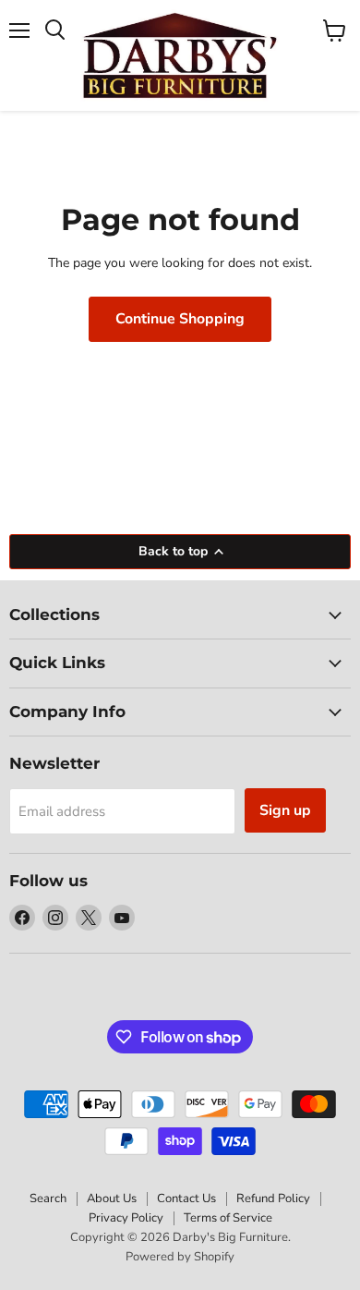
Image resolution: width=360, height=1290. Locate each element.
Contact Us (186, 1198)
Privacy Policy (126, 1218)
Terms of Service (228, 1218)
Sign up (285, 810)
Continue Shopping (180, 319)
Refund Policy (273, 1198)
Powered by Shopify (180, 1256)
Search (48, 1198)
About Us (112, 1198)
